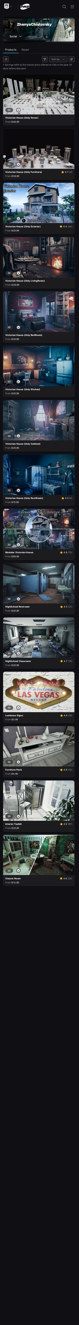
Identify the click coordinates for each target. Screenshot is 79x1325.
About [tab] (25, 49)
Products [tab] (10, 49)
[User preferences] (72, 59)
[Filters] (45, 59)
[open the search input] (64, 7)
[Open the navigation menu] (72, 7)
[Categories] (6, 59)
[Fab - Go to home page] (25, 6)
